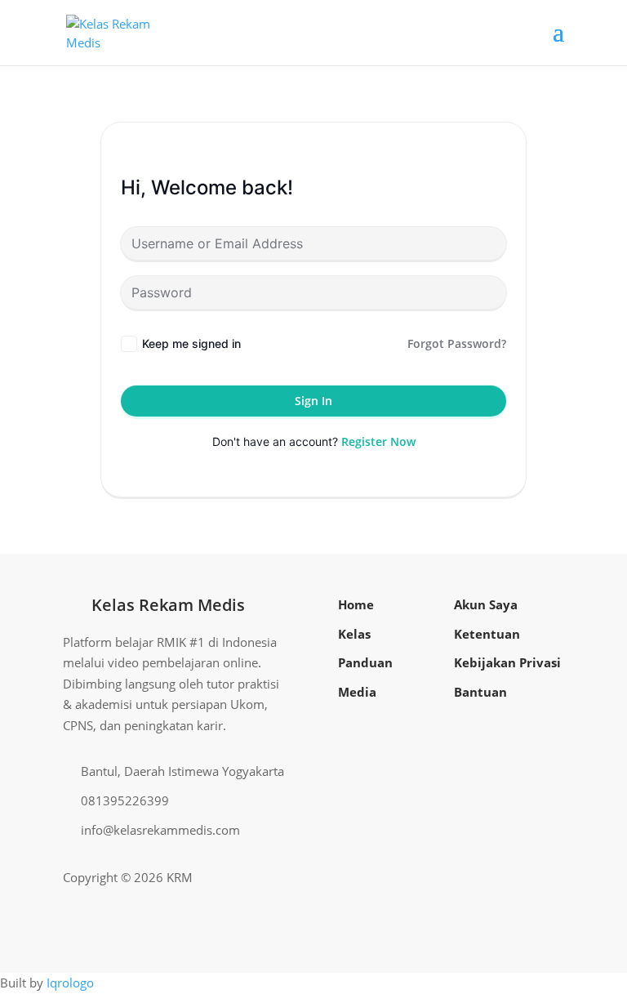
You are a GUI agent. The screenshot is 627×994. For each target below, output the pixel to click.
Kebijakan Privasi (507, 662)
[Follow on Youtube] (525, 878)
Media (357, 692)
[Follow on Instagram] (499, 878)
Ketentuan (487, 634)
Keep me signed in (191, 343)
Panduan (365, 662)
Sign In (313, 400)
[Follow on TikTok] (551, 878)
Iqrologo (70, 982)
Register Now (378, 441)
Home (356, 604)
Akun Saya (486, 604)
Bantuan (480, 692)
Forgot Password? (456, 343)
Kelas (354, 634)
